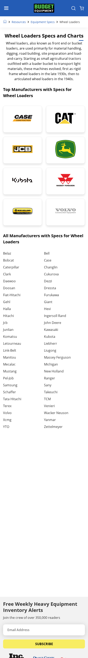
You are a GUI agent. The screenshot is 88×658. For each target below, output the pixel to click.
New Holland (54, 371)
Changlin (51, 267)
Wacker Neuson (56, 413)
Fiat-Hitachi (11, 295)
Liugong (50, 350)
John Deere (52, 322)
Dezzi (48, 281)
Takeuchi (51, 392)
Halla (7, 309)
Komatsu (10, 336)
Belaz (7, 253)
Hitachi (8, 315)
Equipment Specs (43, 22)
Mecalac (9, 364)
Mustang (10, 371)
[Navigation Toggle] (7, 8)
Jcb (5, 322)
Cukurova (51, 274)
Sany (47, 385)
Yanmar (50, 420)
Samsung (10, 385)
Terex (7, 406)
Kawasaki (51, 329)
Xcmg (7, 420)
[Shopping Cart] (82, 8)
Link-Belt (9, 350)
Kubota (49, 336)
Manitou (9, 357)
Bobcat (8, 260)
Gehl (6, 302)
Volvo (7, 413)
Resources (19, 22)
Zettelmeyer (53, 426)
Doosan (9, 288)
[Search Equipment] (73, 8)
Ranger (49, 378)
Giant (48, 302)
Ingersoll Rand (55, 315)
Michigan (51, 364)
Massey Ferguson (57, 357)
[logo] (44, 8)
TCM (47, 399)
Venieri (49, 406)
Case (47, 260)
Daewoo (9, 281)
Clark (7, 274)
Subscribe (44, 644)
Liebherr (50, 343)
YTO (6, 426)
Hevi (47, 309)
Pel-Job (8, 378)
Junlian (8, 329)
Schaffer (9, 392)
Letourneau (12, 343)
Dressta (50, 288)
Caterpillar (11, 267)
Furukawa (51, 295)
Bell (47, 253)
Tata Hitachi (12, 399)
